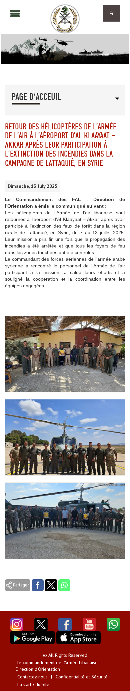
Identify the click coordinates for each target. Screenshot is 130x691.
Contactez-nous (32, 677)
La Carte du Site (33, 684)
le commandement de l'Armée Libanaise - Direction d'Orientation (58, 665)
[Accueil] (65, 19)
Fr (112, 13)
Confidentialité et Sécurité (82, 677)
